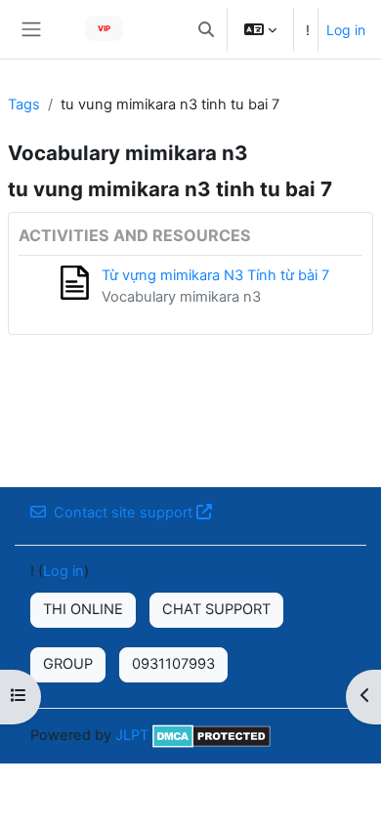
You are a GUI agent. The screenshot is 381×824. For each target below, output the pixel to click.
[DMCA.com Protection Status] (211, 735)
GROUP (68, 664)
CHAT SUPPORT (216, 609)
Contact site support (123, 512)
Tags (24, 104)
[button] (206, 29)
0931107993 (173, 664)
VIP (104, 28)
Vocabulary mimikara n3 (181, 297)
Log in (345, 29)
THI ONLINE (83, 609)
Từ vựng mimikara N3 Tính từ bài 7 (215, 275)
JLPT (131, 735)
